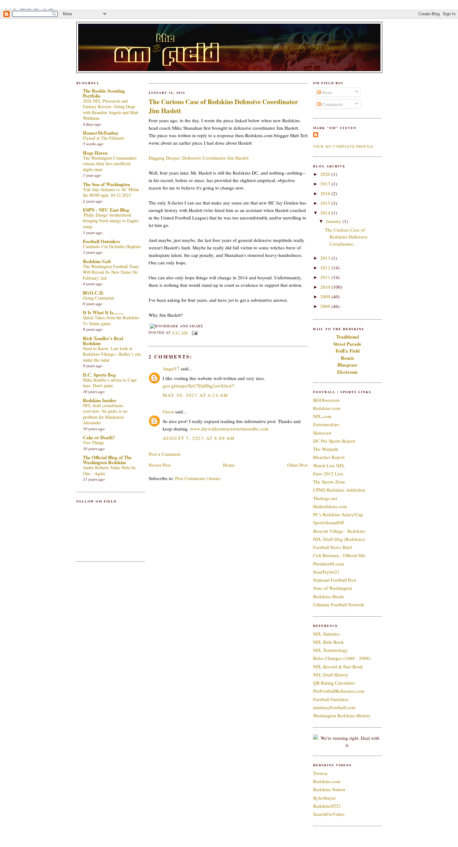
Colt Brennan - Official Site (339, 555)
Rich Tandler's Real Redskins (103, 341)
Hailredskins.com (330, 506)
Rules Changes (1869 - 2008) (341, 658)
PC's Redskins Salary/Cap (338, 514)
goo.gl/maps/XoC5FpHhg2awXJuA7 (198, 386)
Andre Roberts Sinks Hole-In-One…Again (110, 470)
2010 (326, 287)
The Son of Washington (106, 184)
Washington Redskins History (342, 715)
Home (229, 465)
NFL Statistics (326, 634)
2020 (326, 174)
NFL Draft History (331, 674)
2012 (326, 267)
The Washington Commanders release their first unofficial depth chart (110, 163)
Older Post (297, 465)
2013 (326, 258)
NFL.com (322, 416)
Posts (326, 92)
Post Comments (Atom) (198, 478)
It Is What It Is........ (103, 312)
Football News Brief (332, 547)
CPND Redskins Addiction (339, 490)
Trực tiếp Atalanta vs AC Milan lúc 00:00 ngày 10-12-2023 (111, 192)
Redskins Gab (97, 261)
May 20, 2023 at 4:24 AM (195, 395)
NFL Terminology (330, 650)
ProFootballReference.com (339, 691)
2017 (326, 183)
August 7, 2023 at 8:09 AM (199, 438)
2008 (326, 306)
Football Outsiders (101, 241)
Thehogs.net (325, 498)
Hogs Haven (95, 152)
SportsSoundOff (328, 522)
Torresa (320, 773)
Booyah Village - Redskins (339, 531)
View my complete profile (343, 146)
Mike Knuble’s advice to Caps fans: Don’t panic (110, 383)
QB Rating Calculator (334, 683)
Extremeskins (326, 424)
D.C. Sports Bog (99, 374)
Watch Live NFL (329, 465)
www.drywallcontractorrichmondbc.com (229, 429)
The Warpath (325, 449)
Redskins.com (327, 408)
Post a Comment (164, 454)
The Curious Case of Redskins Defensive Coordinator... (346, 237)
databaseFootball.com (334, 707)
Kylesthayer (324, 798)
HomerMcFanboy (101, 132)
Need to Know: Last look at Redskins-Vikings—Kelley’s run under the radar (112, 354)
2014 (326, 212)
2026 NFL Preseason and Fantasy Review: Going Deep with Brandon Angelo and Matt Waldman (110, 109)
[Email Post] (194, 332)
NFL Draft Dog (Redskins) (339, 539)
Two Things (93, 442)
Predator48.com (328, 564)
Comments (332, 104)
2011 (326, 277)
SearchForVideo (329, 814)
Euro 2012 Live (328, 473)
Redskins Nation (329, 789)
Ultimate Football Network (339, 604)
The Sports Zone (329, 482)
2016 (326, 193)
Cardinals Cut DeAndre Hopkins (112, 246)
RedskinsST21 (327, 806)
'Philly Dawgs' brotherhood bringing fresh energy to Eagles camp (111, 220)
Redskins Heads (328, 596)
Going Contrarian (98, 298)
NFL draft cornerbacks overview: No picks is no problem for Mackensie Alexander (105, 414)
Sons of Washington (332, 588)
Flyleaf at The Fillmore (103, 138)
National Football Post (334, 580)
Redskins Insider (100, 400)
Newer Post (160, 465)
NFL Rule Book (328, 642)
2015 (326, 203)
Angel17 (171, 368)
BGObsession (326, 400)
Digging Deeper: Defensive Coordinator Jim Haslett (199, 158)
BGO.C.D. (93, 292)
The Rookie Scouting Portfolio (104, 93)
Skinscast (322, 433)
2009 (326, 296)
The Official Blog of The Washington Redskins (107, 460)
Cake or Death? (99, 437)
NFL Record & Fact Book (338, 666)
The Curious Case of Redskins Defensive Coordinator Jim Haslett (223, 106)
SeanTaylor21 (326, 572)
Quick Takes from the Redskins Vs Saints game (111, 320)
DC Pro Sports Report (334, 441)
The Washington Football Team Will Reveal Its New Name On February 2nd (111, 272)
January (334, 221)
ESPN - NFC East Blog (106, 209)
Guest (168, 411)
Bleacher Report (329, 457)
